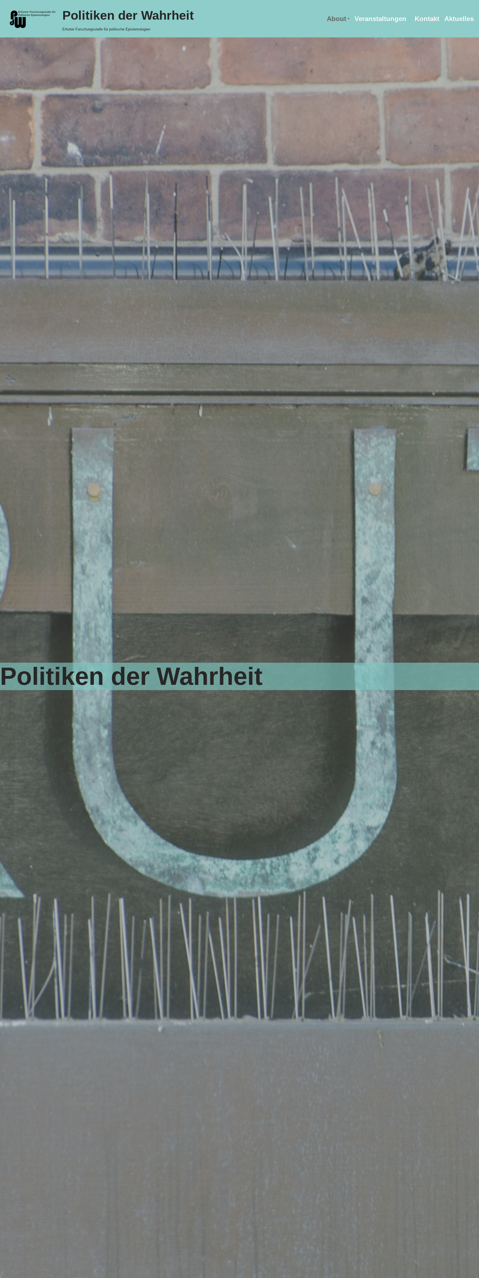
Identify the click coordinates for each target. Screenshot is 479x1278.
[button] (349, 19)
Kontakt (427, 18)
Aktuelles (459, 18)
